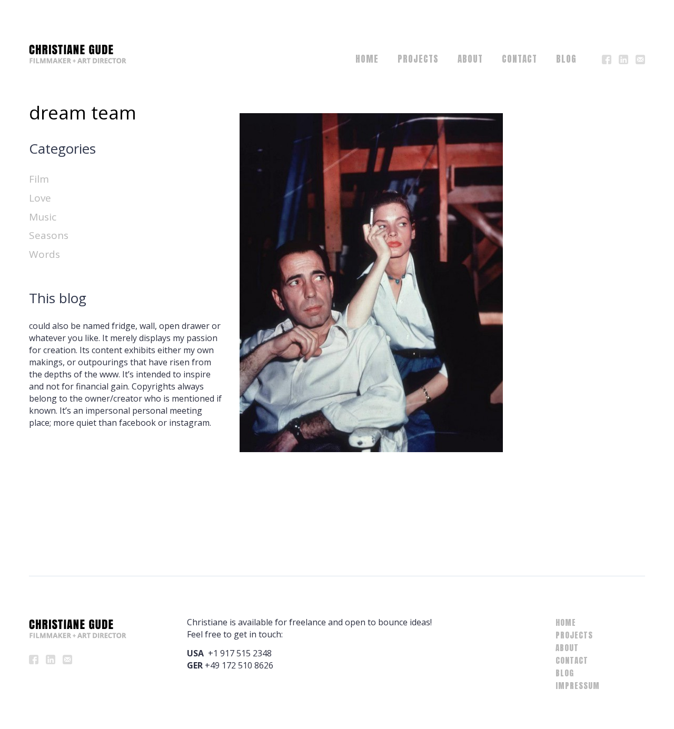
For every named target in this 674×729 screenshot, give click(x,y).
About (470, 59)
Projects (418, 59)
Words (44, 254)
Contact (519, 59)
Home (367, 59)
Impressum (578, 686)
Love (40, 198)
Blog (566, 59)
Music (42, 217)
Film (39, 179)
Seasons (48, 235)
